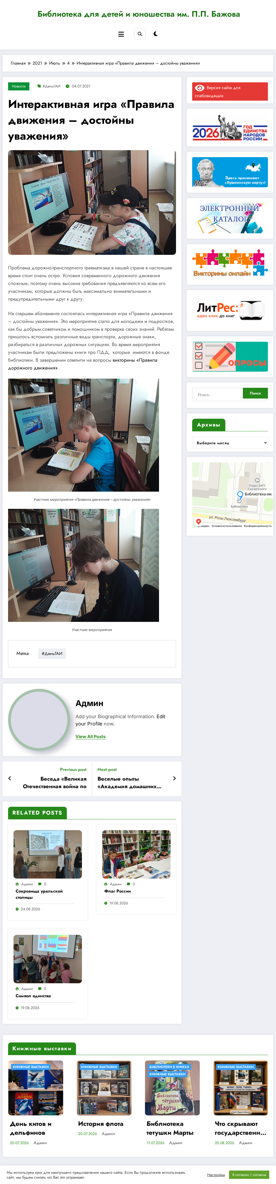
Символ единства (33, 996)
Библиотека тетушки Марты (90, 1128)
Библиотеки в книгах (89, 1067)
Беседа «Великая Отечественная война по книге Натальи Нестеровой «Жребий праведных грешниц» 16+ (53, 783)
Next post (107, 769)
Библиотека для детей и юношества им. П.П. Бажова (138, 14)
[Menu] (121, 34)
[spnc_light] (156, 34)
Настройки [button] (216, 1174)
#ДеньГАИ (51, 86)
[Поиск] (140, 34)
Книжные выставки (87, 1074)
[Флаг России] (136, 854)
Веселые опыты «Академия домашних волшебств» (127, 783)
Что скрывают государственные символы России (160, 1128)
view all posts (90, 736)
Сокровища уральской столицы (39, 894)
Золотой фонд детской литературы (225, 1128)
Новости (19, 86)
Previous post (73, 769)
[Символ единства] (47, 958)
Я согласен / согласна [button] (249, 1174)
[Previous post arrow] (10, 778)
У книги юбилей (221, 1074)
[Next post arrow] (174, 778)
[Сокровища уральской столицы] (47, 854)
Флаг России (117, 891)
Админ (89, 703)
